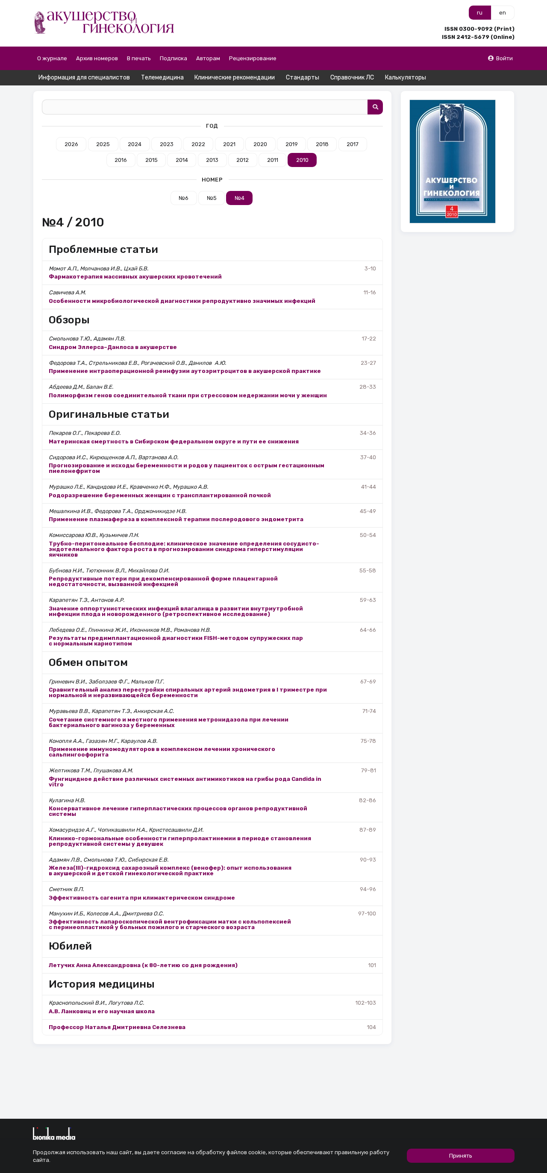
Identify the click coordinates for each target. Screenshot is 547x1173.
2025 (103, 144)
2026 (71, 144)
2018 (322, 144)
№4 (239, 198)
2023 (167, 144)
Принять (460, 1155)
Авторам (208, 58)
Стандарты (302, 77)
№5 (212, 198)
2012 (242, 160)
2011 (272, 160)
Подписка (173, 58)
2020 (260, 144)
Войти (504, 58)
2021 (229, 144)
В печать (139, 58)
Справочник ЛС (352, 77)
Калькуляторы (405, 77)
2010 (302, 160)
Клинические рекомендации (234, 77)
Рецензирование (252, 58)
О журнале (52, 58)
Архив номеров (97, 58)
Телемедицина (162, 77)
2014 (182, 160)
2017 (353, 144)
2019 (291, 144)
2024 (134, 144)
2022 (198, 144)
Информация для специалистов (84, 77)
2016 (121, 160)
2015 (151, 160)
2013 (212, 160)
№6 (183, 198)
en (502, 12)
